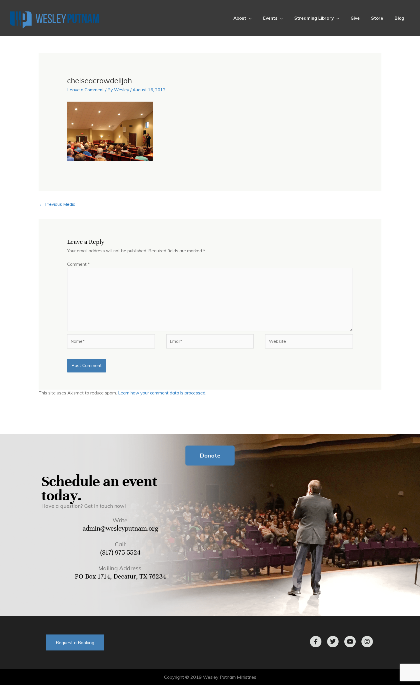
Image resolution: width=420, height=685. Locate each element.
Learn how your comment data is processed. (162, 393)
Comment (78, 264)
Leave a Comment (85, 89)
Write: (121, 520)
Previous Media (57, 204)
